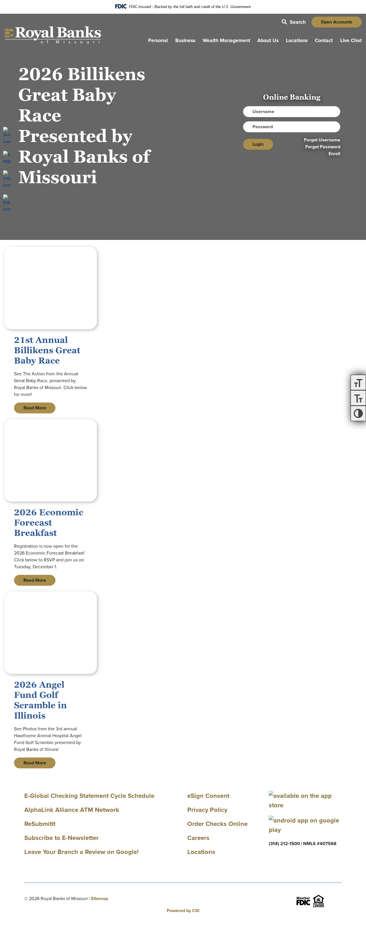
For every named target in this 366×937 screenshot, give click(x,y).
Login (258, 144)
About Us (268, 40)
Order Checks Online (217, 823)
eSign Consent (208, 795)
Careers (198, 838)
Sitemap (99, 898)
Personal (158, 40)
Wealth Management (226, 40)
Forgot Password (322, 146)
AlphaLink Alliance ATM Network (71, 809)
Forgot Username (322, 140)
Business (185, 40)
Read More (34, 408)
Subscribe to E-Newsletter (61, 838)
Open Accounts (336, 22)
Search (294, 22)
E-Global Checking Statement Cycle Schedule (89, 795)
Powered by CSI (183, 910)
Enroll (334, 153)
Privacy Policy (207, 809)
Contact (324, 40)
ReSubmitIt (39, 823)
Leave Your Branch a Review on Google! (81, 852)
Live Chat (351, 40)
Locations (297, 40)
